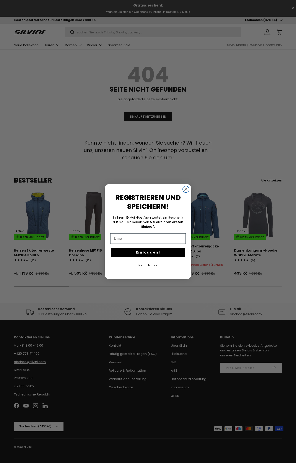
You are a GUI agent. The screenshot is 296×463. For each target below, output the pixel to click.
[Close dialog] (186, 189)
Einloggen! (148, 252)
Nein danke (148, 265)
